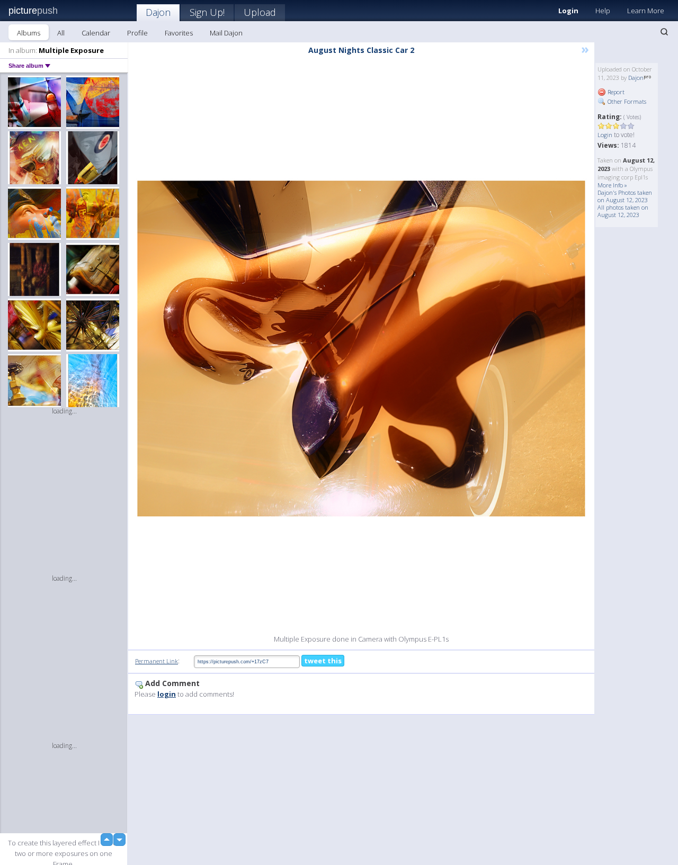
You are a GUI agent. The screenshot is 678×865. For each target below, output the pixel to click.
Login (568, 10)
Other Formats (626, 101)
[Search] (664, 31)
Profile (137, 33)
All (61, 33)
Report (615, 92)
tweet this (323, 660)
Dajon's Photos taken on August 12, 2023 (624, 196)
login (166, 694)
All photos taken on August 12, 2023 (622, 211)
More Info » (612, 185)
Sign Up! (207, 12)
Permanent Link (156, 661)
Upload (260, 12)
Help (602, 10)
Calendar (96, 33)
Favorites (179, 33)
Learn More (645, 10)
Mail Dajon (226, 33)
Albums (28, 33)
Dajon (158, 12)
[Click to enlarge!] (361, 349)
